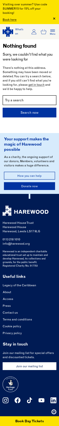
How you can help (29, 176)
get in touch (36, 85)
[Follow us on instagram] (6, 400)
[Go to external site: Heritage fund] (10, 384)
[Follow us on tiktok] (29, 400)
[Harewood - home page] (8, 32)
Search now (29, 113)
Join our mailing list (29, 366)
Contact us (10, 312)
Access (8, 299)
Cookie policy (12, 326)
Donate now (29, 186)
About (7, 292)
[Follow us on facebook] (17, 400)
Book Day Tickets (29, 421)
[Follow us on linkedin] (53, 400)
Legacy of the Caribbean (19, 285)
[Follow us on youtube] (41, 400)
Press (7, 306)
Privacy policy (12, 333)
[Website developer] (53, 411)
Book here (10, 20)
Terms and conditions (17, 319)
